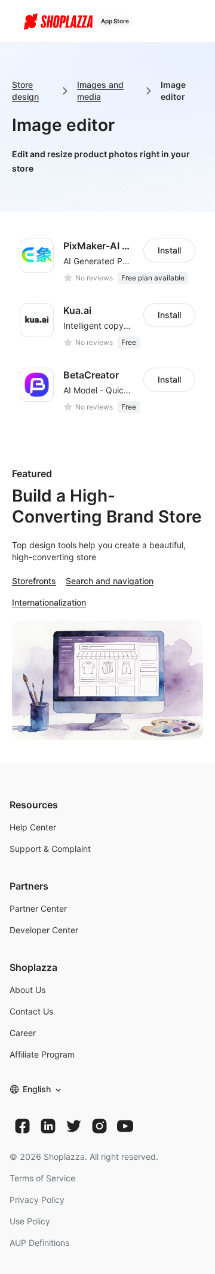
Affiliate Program (42, 1054)
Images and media (100, 91)
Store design (25, 91)
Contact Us (31, 1011)
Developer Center (44, 930)
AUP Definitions (39, 1243)
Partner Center (38, 908)
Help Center (33, 827)
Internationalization (49, 602)
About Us (27, 990)
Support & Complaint (50, 849)
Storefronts (34, 581)
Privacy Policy (37, 1199)
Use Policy (30, 1221)
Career (23, 1033)
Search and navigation (109, 581)
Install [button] (169, 250)
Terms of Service (42, 1178)
